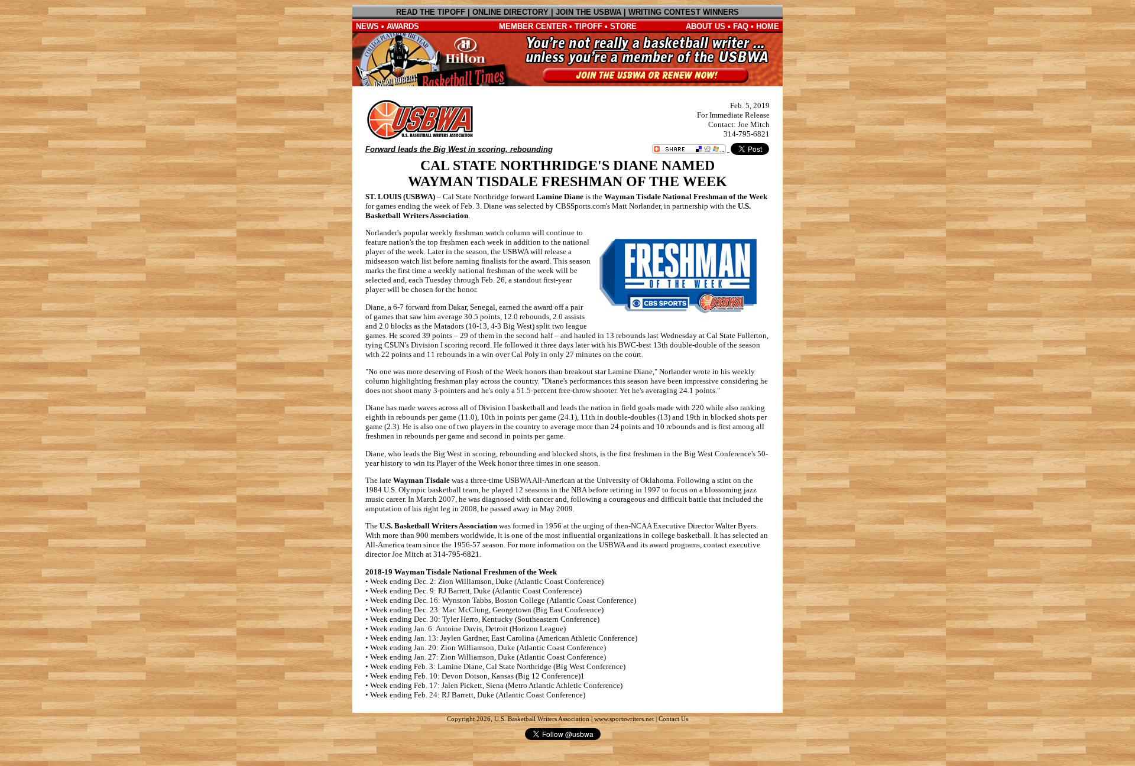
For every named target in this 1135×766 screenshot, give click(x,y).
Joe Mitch (754, 124)
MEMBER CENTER (533, 26)
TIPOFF (588, 26)
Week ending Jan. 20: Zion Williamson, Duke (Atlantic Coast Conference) (488, 647)
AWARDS (403, 26)
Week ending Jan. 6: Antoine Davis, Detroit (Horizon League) (468, 628)
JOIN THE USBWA (588, 12)
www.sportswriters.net (624, 719)
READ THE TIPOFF (430, 12)
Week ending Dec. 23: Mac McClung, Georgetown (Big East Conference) (487, 609)
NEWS (367, 26)
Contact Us (673, 719)
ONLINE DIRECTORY (510, 12)
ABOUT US (705, 26)
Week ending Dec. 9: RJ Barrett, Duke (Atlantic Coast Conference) (476, 590)
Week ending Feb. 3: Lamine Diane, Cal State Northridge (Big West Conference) (497, 666)
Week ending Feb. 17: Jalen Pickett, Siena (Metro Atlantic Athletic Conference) (496, 685)
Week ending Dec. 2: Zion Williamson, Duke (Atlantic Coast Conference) (487, 581)
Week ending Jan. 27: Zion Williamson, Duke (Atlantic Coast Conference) (488, 657)
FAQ (740, 26)
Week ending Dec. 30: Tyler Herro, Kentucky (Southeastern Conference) (484, 619)
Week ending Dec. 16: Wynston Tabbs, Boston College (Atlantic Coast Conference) (503, 600)
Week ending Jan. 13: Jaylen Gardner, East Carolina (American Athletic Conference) (503, 638)
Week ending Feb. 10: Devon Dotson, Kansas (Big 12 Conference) (475, 675)
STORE (623, 26)
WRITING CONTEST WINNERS (683, 12)
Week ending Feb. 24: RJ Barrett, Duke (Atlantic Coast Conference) (477, 694)
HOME (767, 26)
